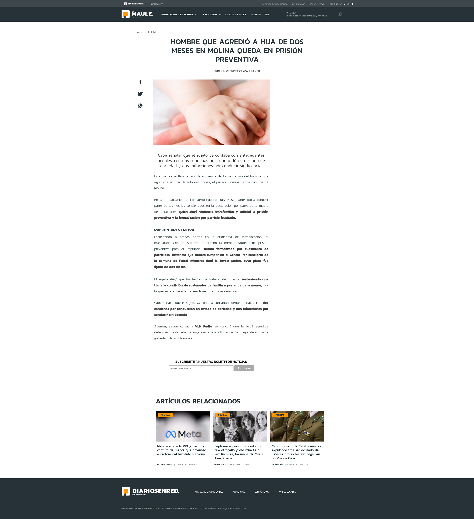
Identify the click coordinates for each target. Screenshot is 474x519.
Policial (152, 32)
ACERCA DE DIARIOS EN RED (209, 491)
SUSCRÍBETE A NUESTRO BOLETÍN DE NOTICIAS (211, 361)
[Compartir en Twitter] (140, 95)
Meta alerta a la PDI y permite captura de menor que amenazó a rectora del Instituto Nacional (181, 450)
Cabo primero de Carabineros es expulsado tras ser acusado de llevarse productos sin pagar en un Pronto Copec (296, 452)
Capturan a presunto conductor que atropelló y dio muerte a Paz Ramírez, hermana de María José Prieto (238, 452)
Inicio (140, 32)
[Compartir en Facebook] (140, 84)
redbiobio (277, 464)
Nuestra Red (156, 4)
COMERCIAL (239, 491)
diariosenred (164, 464)
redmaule (220, 464)
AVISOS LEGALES (235, 14)
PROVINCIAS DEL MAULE (177, 14)
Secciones (210, 14)
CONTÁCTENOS (262, 491)
